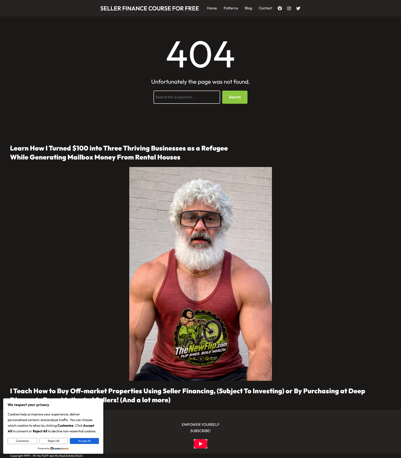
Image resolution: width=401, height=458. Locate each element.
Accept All (84, 441)
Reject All (53, 441)
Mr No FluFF (41, 456)
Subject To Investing (250, 391)
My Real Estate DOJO (69, 456)
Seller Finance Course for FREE (149, 8)
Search (235, 97)
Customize (22, 441)
